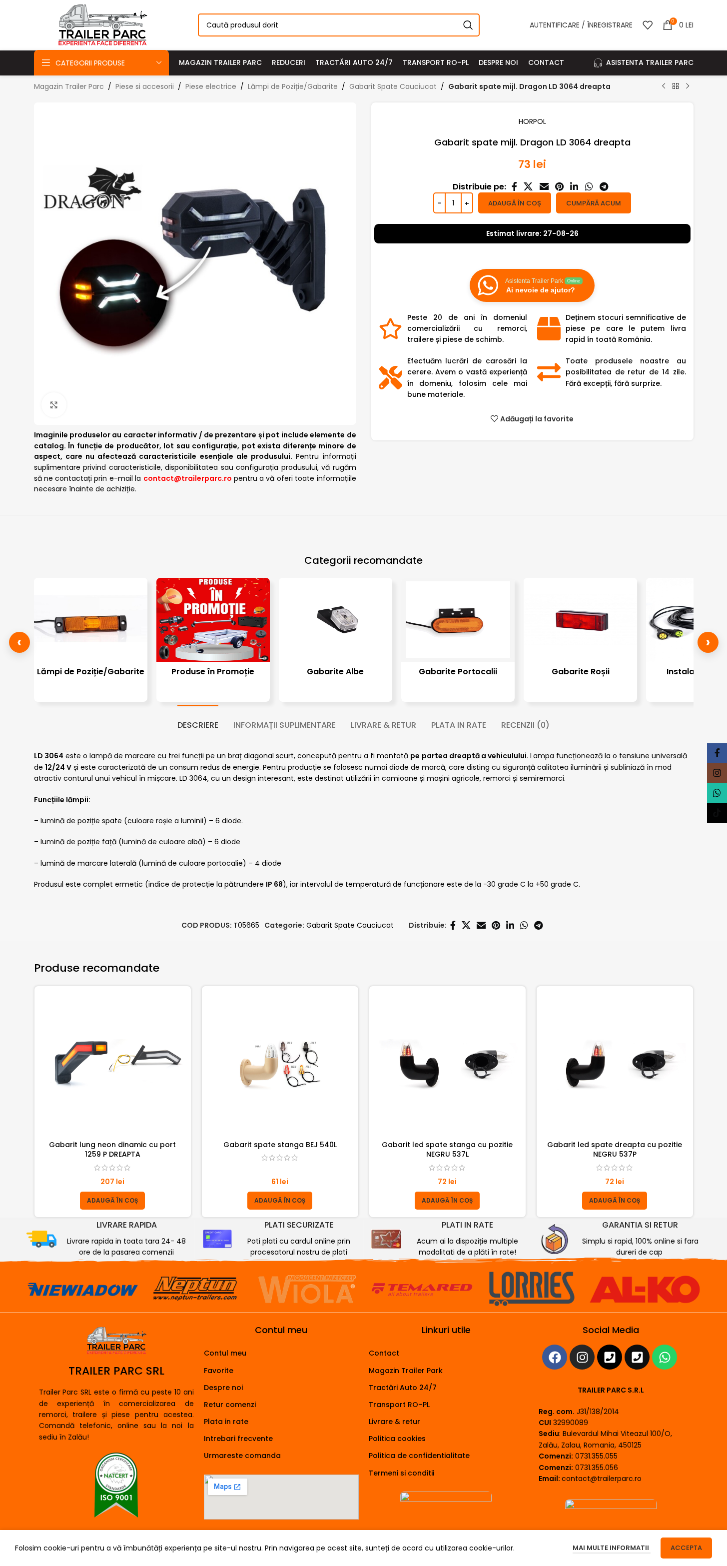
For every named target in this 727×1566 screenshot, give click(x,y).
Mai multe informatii (612, 1548)
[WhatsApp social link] (589, 186)
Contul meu (225, 1353)
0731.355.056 (596, 1468)
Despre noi (223, 1388)
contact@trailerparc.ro (602, 1479)
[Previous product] (664, 86)
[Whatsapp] (664, 1357)
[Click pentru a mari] (53, 404)
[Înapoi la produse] (676, 86)
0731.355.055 (596, 1456)
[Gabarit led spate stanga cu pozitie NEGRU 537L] (447, 1064)
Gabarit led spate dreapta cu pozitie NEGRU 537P (614, 1150)
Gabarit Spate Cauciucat (393, 86)
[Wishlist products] (648, 25)
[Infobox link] (106, 1239)
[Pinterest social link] (559, 186)
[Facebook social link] (514, 186)
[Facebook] (554, 1357)
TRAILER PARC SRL (116, 1371)
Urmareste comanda (242, 1456)
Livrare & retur (394, 1422)
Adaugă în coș (514, 203)
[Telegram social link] (603, 186)
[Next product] (688, 86)
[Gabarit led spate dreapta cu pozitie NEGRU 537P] (615, 1064)
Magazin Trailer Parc (69, 86)
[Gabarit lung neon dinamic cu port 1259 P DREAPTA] (112, 1064)
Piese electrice (210, 86)
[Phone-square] (609, 1357)
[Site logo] (102, 24)
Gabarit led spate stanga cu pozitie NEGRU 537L (447, 1150)
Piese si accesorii (144, 86)
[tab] (197, 720)
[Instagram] (582, 1357)
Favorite (218, 1371)
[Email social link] (544, 186)
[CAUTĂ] (468, 24)
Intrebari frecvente (238, 1439)
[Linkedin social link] (574, 186)
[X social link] (528, 186)
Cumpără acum (593, 203)
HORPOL (532, 121)
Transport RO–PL (399, 1405)
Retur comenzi (230, 1405)
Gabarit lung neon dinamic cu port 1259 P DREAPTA (112, 1150)
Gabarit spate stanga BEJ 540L (280, 1145)
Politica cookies (397, 1439)
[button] (112, 1201)
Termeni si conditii (401, 1473)
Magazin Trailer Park (406, 1371)
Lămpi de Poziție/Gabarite (293, 86)
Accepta (686, 1548)
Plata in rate (226, 1422)
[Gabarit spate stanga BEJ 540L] (280, 1064)
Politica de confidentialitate (419, 1456)
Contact (384, 1353)
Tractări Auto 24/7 (403, 1388)
